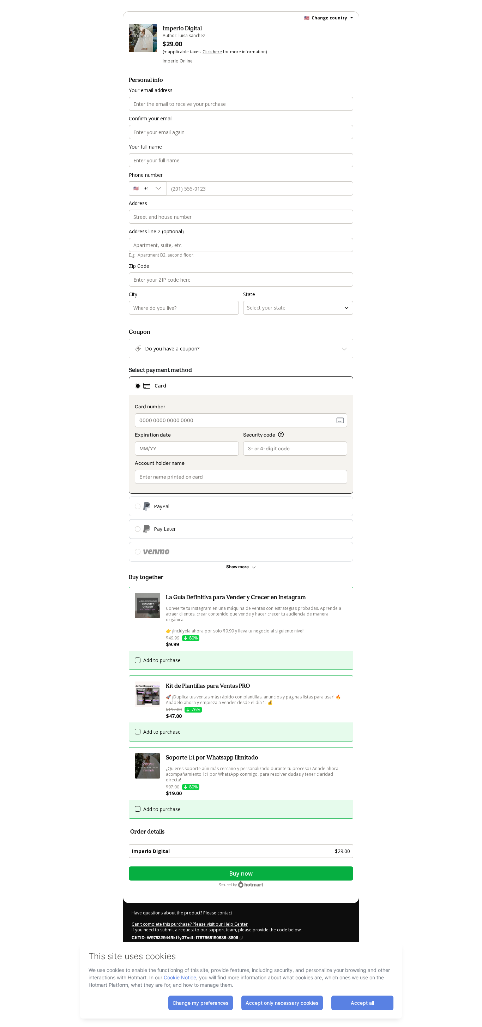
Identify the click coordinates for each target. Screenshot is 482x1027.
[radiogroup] (241, 468)
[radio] (137, 386)
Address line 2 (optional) (156, 231)
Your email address (151, 90)
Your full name (145, 146)
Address (138, 203)
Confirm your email (151, 118)
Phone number (146, 175)
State (249, 294)
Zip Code (139, 266)
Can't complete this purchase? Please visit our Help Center (190, 924)
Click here (212, 52)
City (133, 294)
